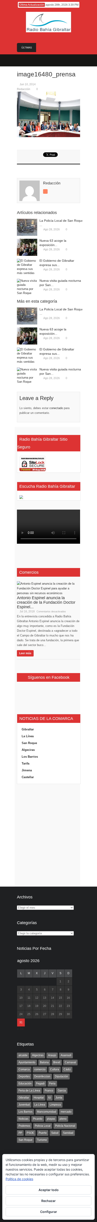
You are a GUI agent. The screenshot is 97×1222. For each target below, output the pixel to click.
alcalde (23, 1055)
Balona (44, 1062)
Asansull (66, 1055)
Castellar (28, 777)
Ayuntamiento (26, 1062)
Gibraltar (28, 729)
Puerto (43, 1132)
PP (20, 1132)
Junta (58, 1097)
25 (28, 1014)
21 (52, 1006)
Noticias (23, 1118)
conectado (56, 408)
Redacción (23, 89)
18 (28, 1006)
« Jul (20, 1029)
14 (52, 997)
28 (52, 1014)
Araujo (52, 1055)
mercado (66, 1111)
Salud (54, 1132)
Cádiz (67, 1069)
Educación (25, 1083)
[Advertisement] (48, 835)
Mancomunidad (46, 1111)
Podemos (24, 1125)
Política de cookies (19, 1179)
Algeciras (28, 750)
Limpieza (55, 1104)
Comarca (24, 1069)
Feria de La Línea (29, 1090)
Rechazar (48, 1201)
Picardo (37, 1118)
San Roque (29, 743)
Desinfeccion (42, 1076)
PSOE (30, 1132)
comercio (40, 1069)
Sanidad (68, 1132)
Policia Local (43, 1125)
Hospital (39, 1097)
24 (21, 1014)
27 (44, 1014)
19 (36, 1006)
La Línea (28, 736)
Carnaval (70, 1062)
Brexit (56, 1062)
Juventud (24, 1104)
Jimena (27, 770)
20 (44, 1006)
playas (51, 1118)
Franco (49, 1090)
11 (29, 997)
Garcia (62, 1090)
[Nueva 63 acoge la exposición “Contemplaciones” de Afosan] (27, 247)
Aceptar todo (49, 1190)
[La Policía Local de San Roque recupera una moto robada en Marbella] (27, 227)
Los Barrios (30, 756)
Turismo (42, 1140)
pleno (63, 1118)
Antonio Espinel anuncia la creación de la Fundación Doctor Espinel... (46, 602)
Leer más (25, 653)
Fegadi (40, 1083)
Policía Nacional (65, 1125)
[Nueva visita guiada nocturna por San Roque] (27, 287)
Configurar (48, 1212)
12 (36, 997)
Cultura (54, 1069)
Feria (52, 1083)
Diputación (61, 1076)
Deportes (24, 1076)
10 (21, 997)
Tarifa (25, 763)
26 (36, 1014)
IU (49, 1097)
